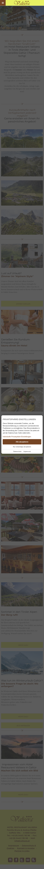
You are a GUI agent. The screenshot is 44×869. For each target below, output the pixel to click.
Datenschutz (17, 451)
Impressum (27, 451)
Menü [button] (3, 3)
